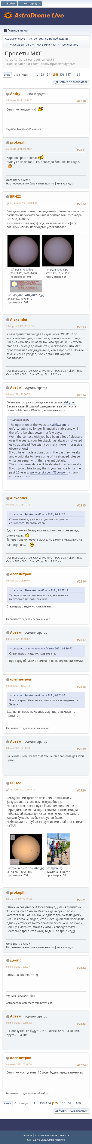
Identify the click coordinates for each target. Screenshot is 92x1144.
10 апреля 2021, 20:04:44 (23, 202)
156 (62, 74)
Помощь (27, 1135)
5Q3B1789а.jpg (23, 269)
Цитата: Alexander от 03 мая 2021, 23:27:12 (40, 590)
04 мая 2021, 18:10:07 (18, 638)
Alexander (18, 319)
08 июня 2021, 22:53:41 (19, 966)
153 (41, 74)
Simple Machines (56, 1139)
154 (47, 74)
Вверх (7, 1103)
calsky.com (69, 402)
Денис (15, 960)
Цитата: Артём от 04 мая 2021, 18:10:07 (38, 695)
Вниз (7, 74)
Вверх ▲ (65, 1135)
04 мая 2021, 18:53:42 (18, 685)
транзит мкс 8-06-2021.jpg (27, 868)
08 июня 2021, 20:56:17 (22, 789)
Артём (15, 387)
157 (68, 74)
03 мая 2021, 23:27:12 (18, 504)
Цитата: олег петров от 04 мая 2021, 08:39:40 (42, 648)
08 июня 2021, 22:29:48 (19, 899)
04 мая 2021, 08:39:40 (18, 580)
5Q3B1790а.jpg (58, 269)
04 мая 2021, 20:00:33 (18, 748)
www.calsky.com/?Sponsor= (49, 472)
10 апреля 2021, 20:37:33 (20, 326)
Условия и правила (46, 1135)
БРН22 (15, 196)
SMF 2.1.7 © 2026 (36, 1139)
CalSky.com (58, 425)
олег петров (20, 574)
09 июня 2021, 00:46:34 (19, 1064)
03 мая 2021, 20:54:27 (18, 394)
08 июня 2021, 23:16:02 (19, 1022)
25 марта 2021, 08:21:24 (19, 148)
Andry (15, 93)
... (37, 74)
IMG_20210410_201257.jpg (27, 295)
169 (77, 74)
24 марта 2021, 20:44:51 (19, 100)
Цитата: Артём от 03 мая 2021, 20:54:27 (38, 514)
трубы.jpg (56, 868)
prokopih (18, 142)
